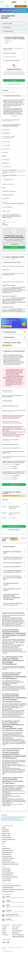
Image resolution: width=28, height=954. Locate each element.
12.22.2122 (4, 506)
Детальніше (23, 170)
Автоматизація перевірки (8, 858)
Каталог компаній (6, 869)
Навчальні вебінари (6, 837)
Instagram (4, 932)
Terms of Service (16, 926)
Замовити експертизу (8, 31)
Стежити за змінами (8, 23)
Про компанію (5, 829)
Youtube (4, 930)
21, (8, 302)
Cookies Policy (15, 932)
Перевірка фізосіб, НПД (7, 850)
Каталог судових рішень (7, 872)
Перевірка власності (7, 854)
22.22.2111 (4, 517)
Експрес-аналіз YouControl (8, 862)
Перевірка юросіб (6, 848)
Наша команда (5, 831)
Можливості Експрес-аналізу (14, 84)
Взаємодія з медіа (6, 833)
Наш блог (4, 841)
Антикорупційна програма (18, 936)
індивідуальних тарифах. (21, 10)
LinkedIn (4, 928)
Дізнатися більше (6, 326)
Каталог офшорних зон (7, 874)
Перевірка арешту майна (8, 891)
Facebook (4, 926)
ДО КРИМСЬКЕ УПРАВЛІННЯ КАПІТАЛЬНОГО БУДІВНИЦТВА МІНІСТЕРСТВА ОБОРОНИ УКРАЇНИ (12, 819)
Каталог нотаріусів (6, 880)
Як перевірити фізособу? (7, 887)
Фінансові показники (7, 856)
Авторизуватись (14, 244)
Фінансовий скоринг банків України (10, 864)
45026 (3, 223)
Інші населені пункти (15, 804)
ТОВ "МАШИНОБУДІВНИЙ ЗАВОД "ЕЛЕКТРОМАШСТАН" (13, 817)
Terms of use (15, 928)
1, (2, 291)
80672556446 (5, 224)
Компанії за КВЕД (6, 870)
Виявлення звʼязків (6, 860)
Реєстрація (21, 6)
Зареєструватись (14, 247)
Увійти (7, 6)
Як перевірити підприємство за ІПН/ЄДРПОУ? (12, 889)
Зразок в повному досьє (14, 526)
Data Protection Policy (17, 930)
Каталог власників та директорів (9, 876)
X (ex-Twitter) (5, 934)
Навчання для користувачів (8, 839)
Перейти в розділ (14, 484)
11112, (17, 300)
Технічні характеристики (18, 934)
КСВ (3, 843)
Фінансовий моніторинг (7, 852)
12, (8, 311)
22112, (17, 289)
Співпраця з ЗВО (6, 835)
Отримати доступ (7, 345)
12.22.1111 (4, 512)
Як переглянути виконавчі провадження (11, 885)
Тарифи (4, 827)
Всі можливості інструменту (14, 529)
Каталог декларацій (6, 878)
